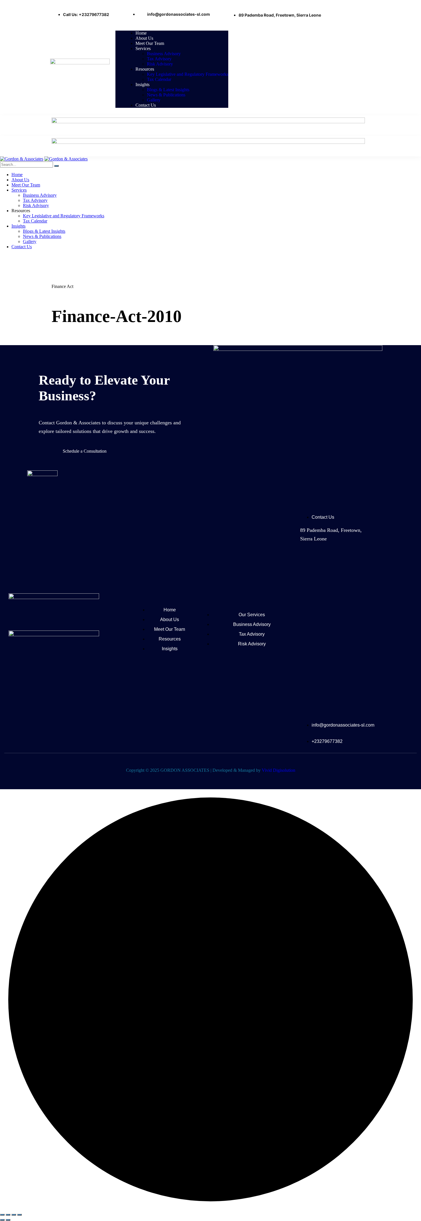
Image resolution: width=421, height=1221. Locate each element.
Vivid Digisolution (278, 770)
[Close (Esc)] (19, 1215)
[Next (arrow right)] (8, 1220)
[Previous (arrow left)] (2, 1220)
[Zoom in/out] (2, 1215)
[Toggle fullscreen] (8, 1215)
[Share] (13, 1215)
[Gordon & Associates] (21, 158)
